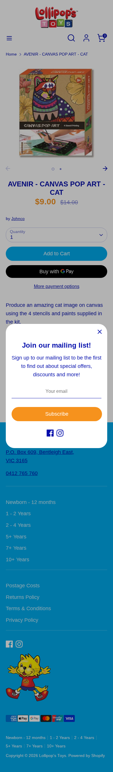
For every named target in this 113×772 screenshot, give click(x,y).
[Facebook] (50, 433)
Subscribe (56, 414)
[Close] (99, 331)
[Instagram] (60, 433)
